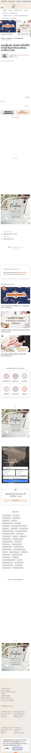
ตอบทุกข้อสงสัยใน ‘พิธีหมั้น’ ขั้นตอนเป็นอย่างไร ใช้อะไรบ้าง (13, 355)
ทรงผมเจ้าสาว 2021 (8, 531)
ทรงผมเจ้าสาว (24, 528)
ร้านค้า (25, 10)
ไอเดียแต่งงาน (13, 13)
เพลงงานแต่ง (7, 555)
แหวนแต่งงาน (7, 568)
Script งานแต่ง (7, 515)
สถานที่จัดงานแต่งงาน (19, 549)
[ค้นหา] (25, 6)
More (26, 106)
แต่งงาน (20, 560)
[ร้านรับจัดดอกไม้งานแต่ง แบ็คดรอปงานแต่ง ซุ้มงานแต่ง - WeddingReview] (15, 392)
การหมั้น (16, 515)
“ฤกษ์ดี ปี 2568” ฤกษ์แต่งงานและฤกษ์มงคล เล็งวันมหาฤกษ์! (24, 34)
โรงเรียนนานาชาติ (18, 568)
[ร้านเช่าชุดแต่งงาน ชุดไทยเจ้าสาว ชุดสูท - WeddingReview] (15, 379)
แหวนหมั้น (19, 565)
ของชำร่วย (24, 381)
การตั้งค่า (6, 748)
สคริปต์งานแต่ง (7, 549)
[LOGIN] (28, 6)
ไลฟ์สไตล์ (13, 18)
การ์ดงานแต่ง (7, 518)
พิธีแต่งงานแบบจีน (18, 539)
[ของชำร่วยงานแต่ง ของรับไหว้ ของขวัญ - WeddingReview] (24, 379)
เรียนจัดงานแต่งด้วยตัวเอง (21, 16)
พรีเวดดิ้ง (6, 394)
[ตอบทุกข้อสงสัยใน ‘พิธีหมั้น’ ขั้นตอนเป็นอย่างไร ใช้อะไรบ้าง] (15, 343)
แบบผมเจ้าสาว (19, 562)
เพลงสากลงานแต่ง (17, 555)
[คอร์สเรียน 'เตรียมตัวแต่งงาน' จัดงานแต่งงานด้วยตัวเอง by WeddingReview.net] (15, 223)
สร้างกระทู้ (15, 500)
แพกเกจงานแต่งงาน (8, 565)
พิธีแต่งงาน (23, 536)
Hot (3, 288)
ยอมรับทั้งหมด (17, 748)
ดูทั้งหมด (24, 394)
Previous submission (8, 112)
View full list (15, 117)
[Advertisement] (15, 79)
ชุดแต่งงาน (15, 381)
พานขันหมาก (7, 536)
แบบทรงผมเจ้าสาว (8, 562)
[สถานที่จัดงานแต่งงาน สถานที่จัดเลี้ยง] (6, 379)
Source (27, 97)
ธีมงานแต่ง (20, 534)
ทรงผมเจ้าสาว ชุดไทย (9, 534)
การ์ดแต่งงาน (17, 518)
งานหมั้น (19, 523)
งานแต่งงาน (6, 526)
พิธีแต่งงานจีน (7, 539)
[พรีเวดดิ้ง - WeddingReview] (6, 392)
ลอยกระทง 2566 (17, 544)
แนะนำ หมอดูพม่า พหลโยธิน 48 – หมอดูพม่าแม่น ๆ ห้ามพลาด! (7, 34)
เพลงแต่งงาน (7, 557)
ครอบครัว (18, 1)
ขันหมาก (14, 520)
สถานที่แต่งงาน (18, 10)
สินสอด (5, 552)
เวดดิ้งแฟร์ (15, 557)
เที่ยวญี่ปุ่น (24, 552)
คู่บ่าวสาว (5, 13)
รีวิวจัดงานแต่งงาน (8, 541)
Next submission (22, 112)
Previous (1, 28)
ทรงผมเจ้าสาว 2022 (22, 531)
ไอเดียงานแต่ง (11, 1)
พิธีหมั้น (16, 536)
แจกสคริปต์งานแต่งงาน (9, 560)
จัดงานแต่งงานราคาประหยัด (20, 526)
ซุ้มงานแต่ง (15, 394)
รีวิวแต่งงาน (19, 541)
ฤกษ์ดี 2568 (4, 1)
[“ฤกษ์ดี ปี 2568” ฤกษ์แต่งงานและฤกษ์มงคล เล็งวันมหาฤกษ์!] (15, 319)
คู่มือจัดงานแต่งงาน (8, 523)
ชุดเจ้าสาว (6, 528)
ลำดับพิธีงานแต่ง (8, 547)
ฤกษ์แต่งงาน (7, 544)
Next (30, 28)
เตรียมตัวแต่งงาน (7, 16)
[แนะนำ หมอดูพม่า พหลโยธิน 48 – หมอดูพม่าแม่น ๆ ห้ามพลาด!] (8, 26)
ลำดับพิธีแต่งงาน (19, 547)
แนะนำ (9, 10)
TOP (4, 10)
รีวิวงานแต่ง (6, 18)
